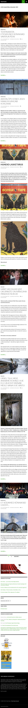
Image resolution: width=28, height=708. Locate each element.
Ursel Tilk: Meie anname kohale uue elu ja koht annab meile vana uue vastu (13, 382)
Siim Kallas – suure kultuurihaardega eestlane (10, 581)
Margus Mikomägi (15, 39)
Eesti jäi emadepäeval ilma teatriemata (10, 625)
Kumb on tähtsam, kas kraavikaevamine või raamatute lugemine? (14, 587)
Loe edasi (3, 75)
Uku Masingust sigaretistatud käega (12, 623)
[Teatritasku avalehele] (14, 568)
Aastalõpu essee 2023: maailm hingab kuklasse (13, 101)
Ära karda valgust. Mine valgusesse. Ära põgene (10, 592)
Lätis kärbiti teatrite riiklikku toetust (14, 617)
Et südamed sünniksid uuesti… (13, 503)
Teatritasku (4, 1)
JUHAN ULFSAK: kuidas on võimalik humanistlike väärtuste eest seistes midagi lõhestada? (14, 629)
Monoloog (3, 29)
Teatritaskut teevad (15, 701)
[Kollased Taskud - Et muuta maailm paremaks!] (6, 659)
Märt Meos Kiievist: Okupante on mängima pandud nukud (14, 291)
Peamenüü (26, 1)
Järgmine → (17, 556)
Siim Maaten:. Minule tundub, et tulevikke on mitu (11, 589)
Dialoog (2, 286)
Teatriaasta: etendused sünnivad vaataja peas (13, 34)
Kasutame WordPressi (4, 706)
